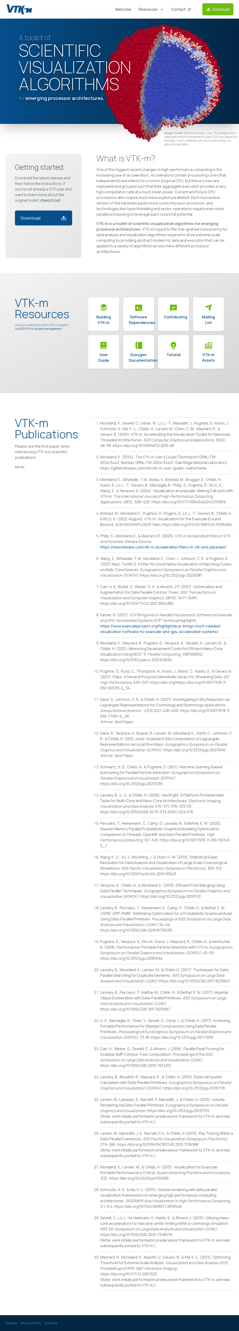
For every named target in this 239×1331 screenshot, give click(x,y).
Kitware (11, 1323)
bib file (20, 467)
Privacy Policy (31, 1323)
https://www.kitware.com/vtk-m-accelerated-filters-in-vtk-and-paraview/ (163, 547)
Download (31, 218)
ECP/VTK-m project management (41, 329)
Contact (51, 1323)
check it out (50, 200)
